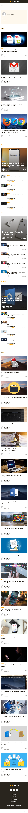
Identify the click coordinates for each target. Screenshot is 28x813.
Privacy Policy (14, 801)
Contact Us (14, 796)
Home (2, 5)
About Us (14, 794)
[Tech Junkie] (14, 2)
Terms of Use (14, 799)
